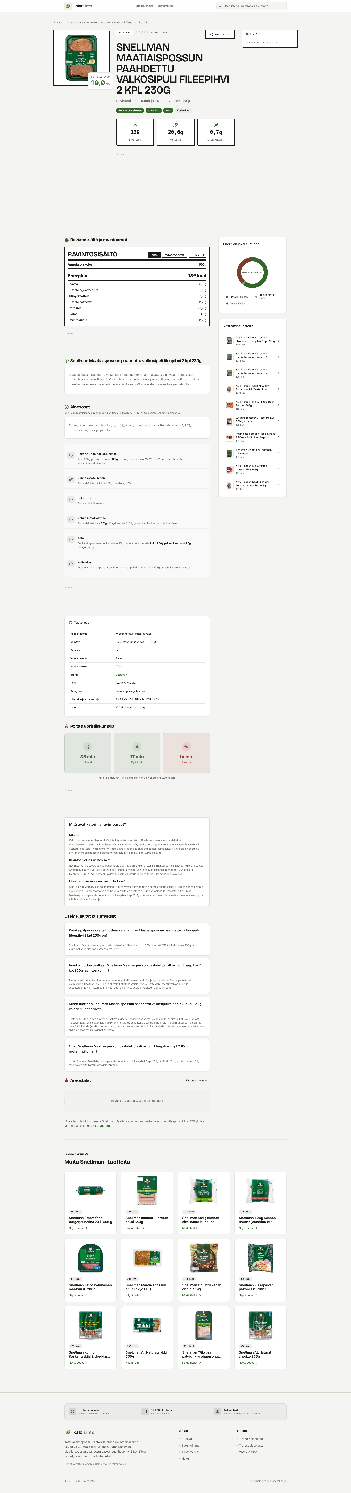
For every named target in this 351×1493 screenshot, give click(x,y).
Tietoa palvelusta (251, 1439)
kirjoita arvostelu (98, 1125)
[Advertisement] (175, 182)
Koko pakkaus (175, 254)
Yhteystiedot (248, 1452)
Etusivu (57, 22)
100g (154, 254)
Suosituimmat (144, 5)
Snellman (121, 674)
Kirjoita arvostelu (196, 1080)
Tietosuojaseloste (251, 1445)
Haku (185, 1458)
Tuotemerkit (165, 5)
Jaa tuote (222, 34)
